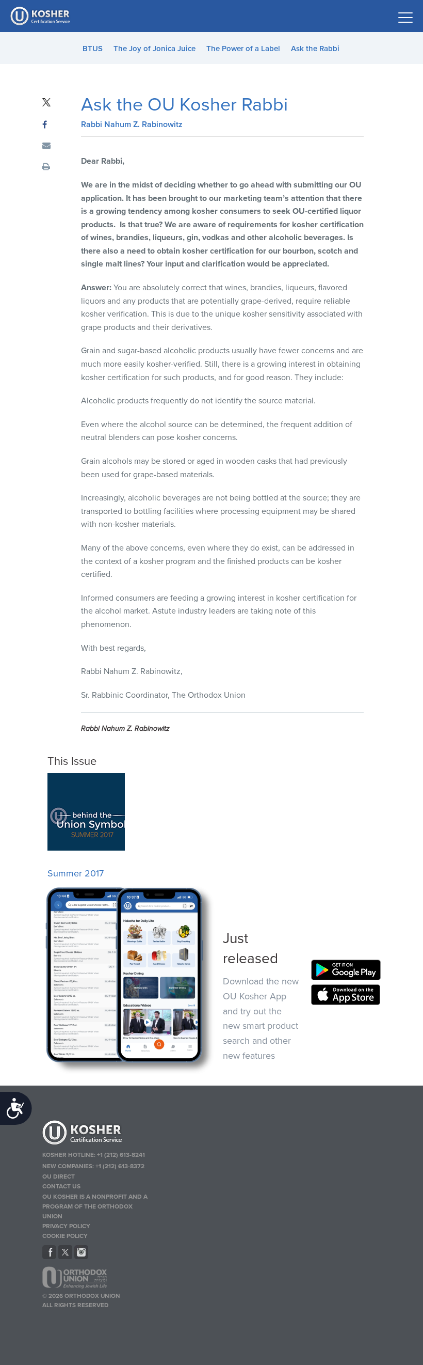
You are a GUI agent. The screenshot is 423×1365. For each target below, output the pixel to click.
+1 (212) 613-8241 (121, 1154)
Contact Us (61, 1186)
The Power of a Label (243, 48)
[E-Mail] (46, 146)
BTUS (93, 48)
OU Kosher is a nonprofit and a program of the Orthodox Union (95, 1206)
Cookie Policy (65, 1236)
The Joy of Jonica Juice (154, 48)
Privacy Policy (66, 1226)
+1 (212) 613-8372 (119, 1166)
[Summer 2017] (86, 848)
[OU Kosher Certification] (41, 16)
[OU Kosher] (97, 1134)
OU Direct (58, 1176)
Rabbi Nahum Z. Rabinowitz (132, 124)
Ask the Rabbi (315, 48)
